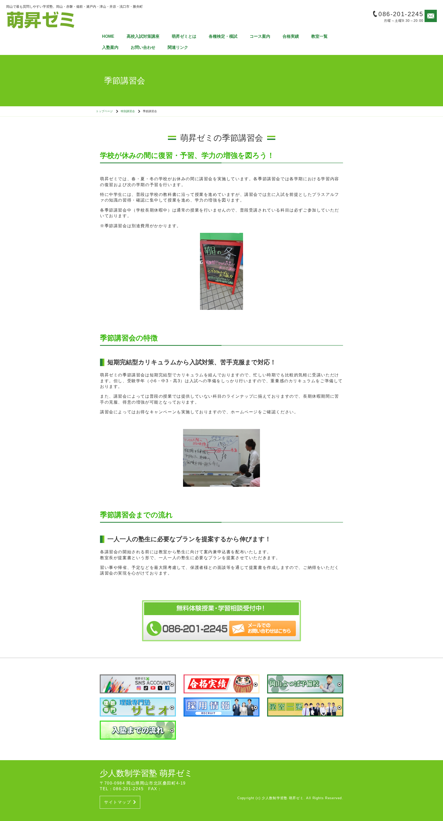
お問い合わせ (143, 47)
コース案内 (260, 36)
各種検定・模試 (223, 36)
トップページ (104, 111)
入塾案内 (110, 47)
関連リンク (178, 47)
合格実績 (291, 36)
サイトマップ (117, 802)
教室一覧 (319, 36)
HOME (108, 36)
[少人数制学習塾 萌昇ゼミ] (40, 19)
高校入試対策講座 (143, 36)
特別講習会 (128, 111)
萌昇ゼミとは (184, 36)
